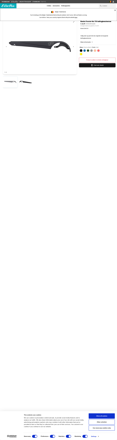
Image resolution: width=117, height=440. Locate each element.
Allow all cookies (101, 416)
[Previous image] (6, 46)
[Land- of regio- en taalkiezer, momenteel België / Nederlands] (110, 2)
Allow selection (102, 422)
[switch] (52, 436)
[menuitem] (49, 5)
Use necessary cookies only (102, 428)
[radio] (10, 82)
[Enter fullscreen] (73, 21)
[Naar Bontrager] (25, 1)
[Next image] (73, 46)
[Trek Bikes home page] (5, 1)
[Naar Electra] (14, 1)
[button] (40, 46)
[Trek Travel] (39, 1)
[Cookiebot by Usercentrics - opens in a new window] (12, 436)
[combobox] (107, 6)
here (76, 17)
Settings (93, 436)
